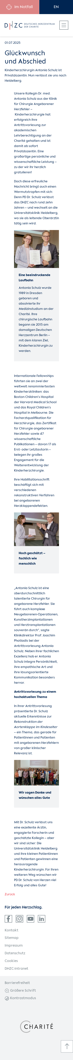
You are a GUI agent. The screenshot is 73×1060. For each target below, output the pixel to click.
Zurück (10, 894)
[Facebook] (8, 918)
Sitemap (12, 938)
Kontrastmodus (22, 998)
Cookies (11, 961)
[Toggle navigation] (63, 25)
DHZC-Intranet (16, 969)
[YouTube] (30, 918)
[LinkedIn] (41, 918)
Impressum (14, 946)
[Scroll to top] (67, 1046)
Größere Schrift (22, 991)
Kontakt (11, 930)
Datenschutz (15, 953)
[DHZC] (30, 25)
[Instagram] (19, 918)
